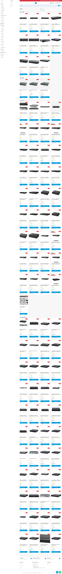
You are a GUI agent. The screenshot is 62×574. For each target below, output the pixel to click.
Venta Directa (21, 5)
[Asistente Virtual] (57, 572)
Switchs (11, 6)
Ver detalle (23, 184)
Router (11, 3)
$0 (60, 5)
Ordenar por (41, 8)
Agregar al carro (23, 31)
